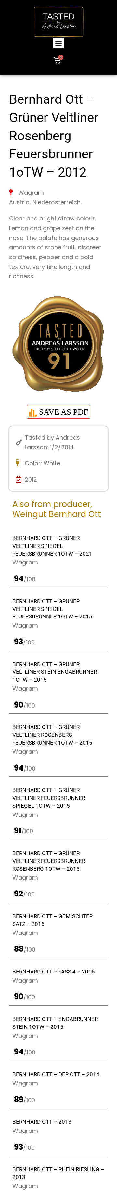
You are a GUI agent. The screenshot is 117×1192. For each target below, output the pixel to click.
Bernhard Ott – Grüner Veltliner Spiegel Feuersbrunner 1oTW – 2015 (52, 609)
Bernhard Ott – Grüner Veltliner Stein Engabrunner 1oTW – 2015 (54, 672)
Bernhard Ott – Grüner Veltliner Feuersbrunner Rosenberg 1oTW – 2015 (48, 861)
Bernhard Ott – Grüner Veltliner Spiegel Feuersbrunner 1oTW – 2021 (52, 546)
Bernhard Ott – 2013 (42, 1122)
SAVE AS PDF (62, 411)
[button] (58, 43)
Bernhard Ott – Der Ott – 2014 (55, 1074)
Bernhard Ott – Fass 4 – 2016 (53, 971)
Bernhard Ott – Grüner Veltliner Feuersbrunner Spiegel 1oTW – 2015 (48, 798)
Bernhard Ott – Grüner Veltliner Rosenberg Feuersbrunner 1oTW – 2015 (52, 735)
